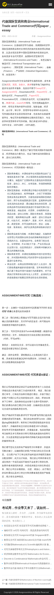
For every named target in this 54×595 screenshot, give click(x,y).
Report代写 (42, 92)
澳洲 (29, 85)
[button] (50, 4)
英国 (14, 85)
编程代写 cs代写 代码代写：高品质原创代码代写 (26, 530)
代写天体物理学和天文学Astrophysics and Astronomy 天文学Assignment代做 (28, 549)
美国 (8, 85)
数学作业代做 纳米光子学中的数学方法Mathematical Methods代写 (28, 568)
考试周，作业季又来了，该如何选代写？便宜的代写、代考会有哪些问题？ (27, 508)
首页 (12, 12)
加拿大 (22, 85)
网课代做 (10, 103)
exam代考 (21, 103)
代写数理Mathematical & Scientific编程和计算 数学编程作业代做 (28, 544)
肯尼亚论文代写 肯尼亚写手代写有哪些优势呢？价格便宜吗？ (28, 526)
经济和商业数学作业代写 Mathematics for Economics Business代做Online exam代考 (28, 554)
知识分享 (19, 12)
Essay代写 (40, 88)
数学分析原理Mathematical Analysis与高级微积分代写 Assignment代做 (28, 563)
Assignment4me (25, 592)
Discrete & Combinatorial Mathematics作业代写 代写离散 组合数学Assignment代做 (28, 559)
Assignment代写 (9, 92)
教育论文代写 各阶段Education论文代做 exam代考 (27, 540)
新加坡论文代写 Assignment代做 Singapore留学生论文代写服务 (28, 535)
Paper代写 (34, 96)
